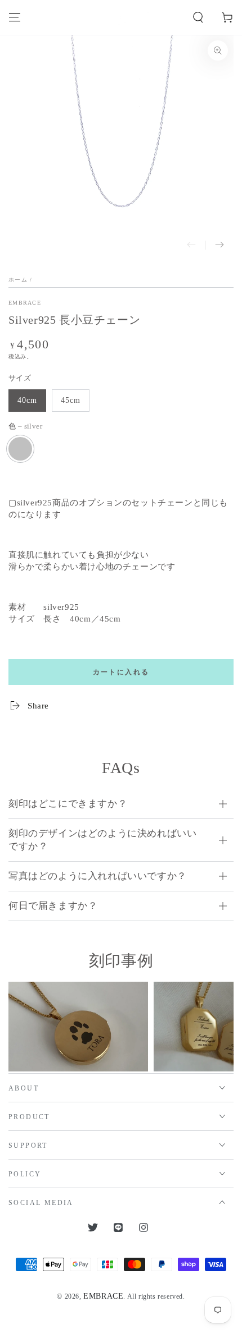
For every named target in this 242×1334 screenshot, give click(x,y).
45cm (70, 400)
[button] (198, 17)
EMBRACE (24, 303)
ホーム (18, 280)
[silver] (20, 449)
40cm (27, 400)
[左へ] (191, 245)
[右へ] (219, 245)
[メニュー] (14, 17)
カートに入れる (121, 672)
